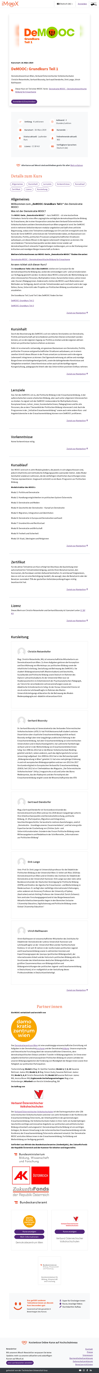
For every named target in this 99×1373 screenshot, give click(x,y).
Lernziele (47, 184)
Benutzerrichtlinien (84, 1364)
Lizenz (29, 189)
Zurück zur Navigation (76, 313)
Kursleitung (42, 189)
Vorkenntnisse (63, 184)
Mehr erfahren (76, 165)
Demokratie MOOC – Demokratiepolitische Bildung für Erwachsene (40, 259)
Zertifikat (16, 189)
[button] (65, 4)
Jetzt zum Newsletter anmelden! (19, 1363)
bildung (65, 1048)
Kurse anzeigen (29, 1231)
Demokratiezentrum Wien (26, 1045)
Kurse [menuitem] (38, 3)
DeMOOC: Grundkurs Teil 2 (22, 300)
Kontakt (89, 1349)
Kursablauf (80, 184)
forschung (40, 1048)
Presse (90, 1352)
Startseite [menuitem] (28, 3)
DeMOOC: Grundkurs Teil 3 (22, 305)
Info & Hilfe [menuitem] (29, 11)
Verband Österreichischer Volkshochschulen (34, 1111)
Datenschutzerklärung (83, 1361)
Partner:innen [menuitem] (30, 19)
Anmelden (82, 3)
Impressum (88, 1355)
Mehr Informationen (29, 1236)
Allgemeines (17, 184)
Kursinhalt (33, 184)
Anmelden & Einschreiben (24, 101)
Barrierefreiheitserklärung (81, 1358)
